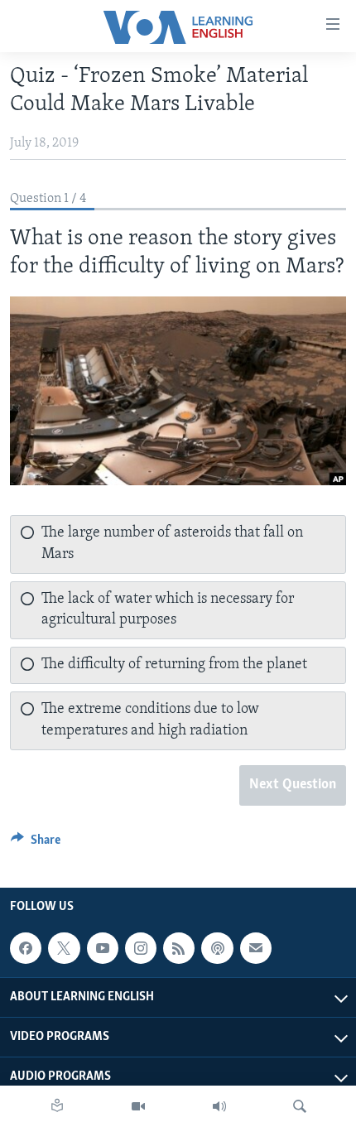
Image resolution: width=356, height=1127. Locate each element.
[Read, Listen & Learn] (57, 1106)
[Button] (35, 844)
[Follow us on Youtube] (102, 948)
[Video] (138, 1106)
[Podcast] (217, 948)
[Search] (300, 1106)
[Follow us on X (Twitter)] (63, 948)
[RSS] (179, 948)
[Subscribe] (256, 948)
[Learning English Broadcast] (219, 1106)
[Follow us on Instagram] (140, 948)
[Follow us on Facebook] (25, 948)
